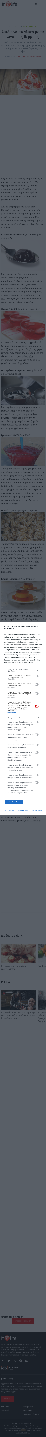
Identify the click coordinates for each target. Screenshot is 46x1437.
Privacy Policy (37, 810)
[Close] (41, 626)
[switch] (37, 676)
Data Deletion (9, 810)
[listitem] (23, 670)
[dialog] (23, 718)
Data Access (23, 810)
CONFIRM (14, 802)
